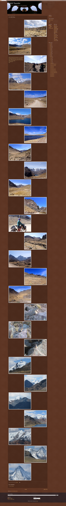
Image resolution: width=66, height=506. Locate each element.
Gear (49, 22)
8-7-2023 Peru (52, 66)
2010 (50, 46)
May (51, 59)
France (55, 34)
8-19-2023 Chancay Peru (53, 71)
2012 (50, 47)
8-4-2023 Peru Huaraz (53, 65)
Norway (55, 36)
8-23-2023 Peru (52, 76)
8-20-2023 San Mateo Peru (53, 72)
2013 (50, 48)
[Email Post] (19, 482)
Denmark (55, 30)
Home (26, 489)
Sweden (55, 39)
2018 (50, 52)
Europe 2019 (55, 32)
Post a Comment (11, 486)
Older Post (45, 489)
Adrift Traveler (14, 3)
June (51, 60)
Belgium (55, 25)
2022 (50, 54)
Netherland (55, 35)
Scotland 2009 (56, 37)
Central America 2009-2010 (56, 29)
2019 (50, 53)
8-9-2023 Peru (52, 67)
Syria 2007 (50, 16)
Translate (39, 499)
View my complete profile (11, 499)
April (51, 58)
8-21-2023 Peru (52, 73)
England (55, 31)
